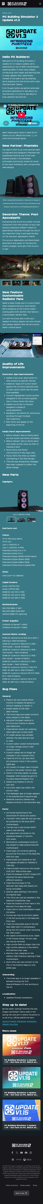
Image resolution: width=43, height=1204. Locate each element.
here (33, 135)
